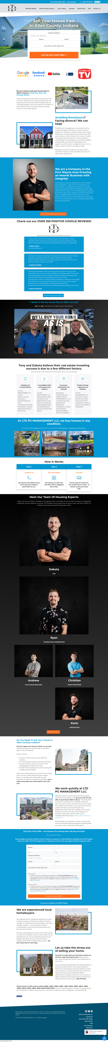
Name (30, 847)
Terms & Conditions (74, 878)
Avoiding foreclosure (69, 117)
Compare (72, 8)
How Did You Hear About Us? (54, 46)
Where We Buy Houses (46, 8)
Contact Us (96, 8)
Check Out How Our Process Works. (32, 94)
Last (56, 852)
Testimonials (81, 8)
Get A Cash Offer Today (58, 2)
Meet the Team (53, 732)
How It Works (62, 8)
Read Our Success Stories (53, 295)
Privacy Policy (88, 1030)
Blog (91, 1032)
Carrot (45, 1017)
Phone (41, 39)
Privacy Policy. (36, 880)
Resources (89, 1027)
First (29, 852)
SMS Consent (31, 874)
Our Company (71, 2)
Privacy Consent (32, 884)
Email (67, 39)
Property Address (54, 33)
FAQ (89, 8)
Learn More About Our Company (53, 214)
